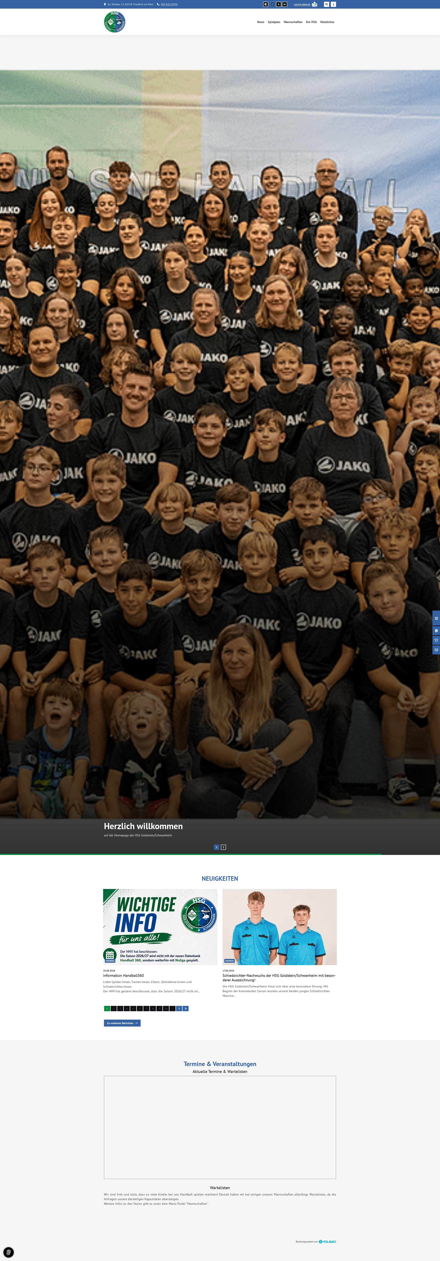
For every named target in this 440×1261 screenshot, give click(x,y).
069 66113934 (169, 4)
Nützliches (327, 22)
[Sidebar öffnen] (333, 4)
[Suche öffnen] (326, 4)
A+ (284, 4)
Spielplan (274, 22)
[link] (160, 944)
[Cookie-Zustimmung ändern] (8, 1252)
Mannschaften (293, 22)
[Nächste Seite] (179, 1008)
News (260, 22)
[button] (216, 847)
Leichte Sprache (302, 4)
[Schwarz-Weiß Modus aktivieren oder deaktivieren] (265, 4)
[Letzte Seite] (186, 1008)
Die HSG (311, 22)
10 (166, 1008)
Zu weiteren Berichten (120, 1023)
